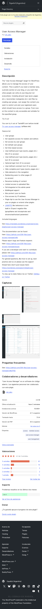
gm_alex (8, 35)
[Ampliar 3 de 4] (17, 317)
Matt (5, 565)
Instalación (8, 59)
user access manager (32, 435)
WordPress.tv (8, 555)
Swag (25, 555)
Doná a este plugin (9, 514)
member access (34, 431)
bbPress (6, 569)
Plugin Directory (7, 9)
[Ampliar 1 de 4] (17, 289)
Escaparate (26, 527)
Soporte (7, 69)
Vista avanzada (8, 445)
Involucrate (26, 544)
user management (33, 439)
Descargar (7, 40)
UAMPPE (8, 205)
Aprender (5, 544)
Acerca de (6, 527)
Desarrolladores (8, 551)
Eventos (25, 548)
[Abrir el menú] (38, 3)
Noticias (5, 530)
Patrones (25, 537)
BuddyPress (7, 572)
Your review (6, 479)
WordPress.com (9, 561)
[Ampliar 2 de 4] (37, 289)
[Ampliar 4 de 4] (37, 328)
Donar (25, 551)
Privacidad (6, 537)
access (25, 431)
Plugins (24, 534)
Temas (24, 530)
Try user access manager (11, 126)
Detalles (7, 48)
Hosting (5, 534)
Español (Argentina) (14, 581)
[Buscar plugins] (24, 23)
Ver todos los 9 (35, 426)
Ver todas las (35, 479)
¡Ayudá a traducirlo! (21, 16)
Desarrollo (8, 64)
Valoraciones (9, 53)
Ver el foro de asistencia (11, 499)
